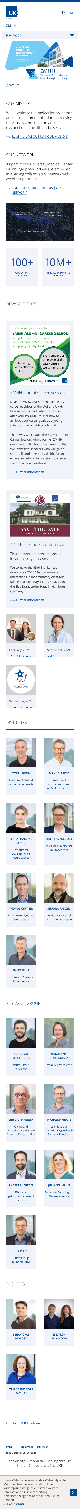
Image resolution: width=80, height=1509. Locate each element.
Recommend (26, 1446)
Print (9, 1446)
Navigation (13, 35)
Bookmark (43, 1446)
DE (72, 13)
